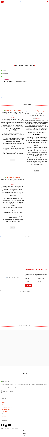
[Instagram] (6, 425)
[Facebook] (2, 425)
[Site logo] (24, 1)
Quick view (12, 162)
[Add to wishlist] (12, 157)
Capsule (12, 182)
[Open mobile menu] (2, 2)
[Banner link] (24, 70)
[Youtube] (9, 425)
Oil (12, 115)
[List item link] (24, 391)
